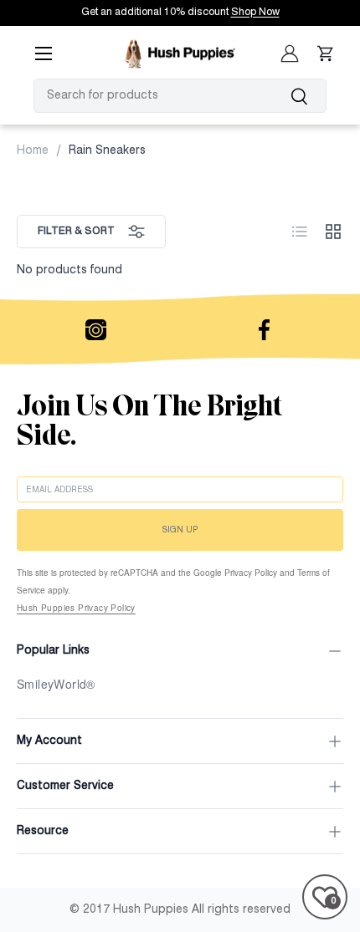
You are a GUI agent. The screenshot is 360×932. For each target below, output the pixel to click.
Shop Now (255, 12)
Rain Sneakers (107, 150)
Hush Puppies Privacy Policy (76, 608)
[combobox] (180, 96)
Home (33, 150)
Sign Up (180, 530)
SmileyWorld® (56, 683)
